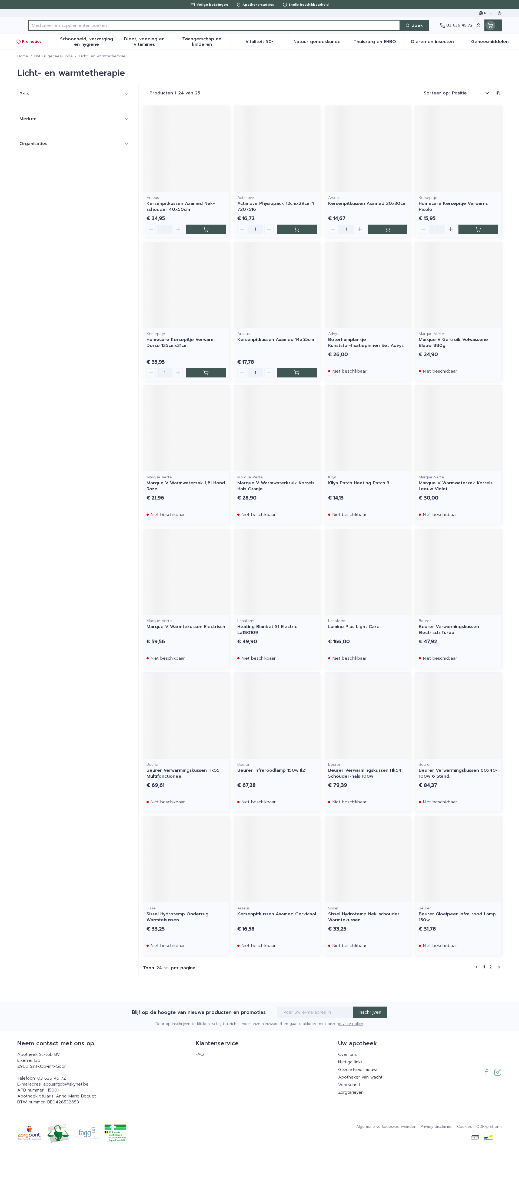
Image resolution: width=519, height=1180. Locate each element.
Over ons (347, 1054)
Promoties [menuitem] (32, 41)
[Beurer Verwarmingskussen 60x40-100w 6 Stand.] (458, 716)
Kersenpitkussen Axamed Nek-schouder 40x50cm (181, 206)
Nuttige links (350, 1062)
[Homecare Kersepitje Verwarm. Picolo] (458, 149)
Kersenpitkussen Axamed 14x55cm (275, 339)
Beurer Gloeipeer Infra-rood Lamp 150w (457, 917)
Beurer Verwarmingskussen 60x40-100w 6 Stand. (458, 773)
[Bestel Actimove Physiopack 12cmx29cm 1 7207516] (297, 229)
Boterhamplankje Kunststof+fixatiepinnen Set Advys (366, 342)
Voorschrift (349, 1085)
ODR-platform (489, 1126)
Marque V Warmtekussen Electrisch (186, 626)
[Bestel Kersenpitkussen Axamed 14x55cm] (297, 372)
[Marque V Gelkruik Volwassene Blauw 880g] (458, 285)
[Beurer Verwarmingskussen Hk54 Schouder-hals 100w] (368, 716)
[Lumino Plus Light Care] (368, 572)
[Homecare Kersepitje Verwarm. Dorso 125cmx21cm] (186, 285)
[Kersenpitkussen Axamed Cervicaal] (277, 859)
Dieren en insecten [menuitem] (436, 43)
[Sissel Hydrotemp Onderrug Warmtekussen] (186, 859)
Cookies (464, 1126)
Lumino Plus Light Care (354, 626)
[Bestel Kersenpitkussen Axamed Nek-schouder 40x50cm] (206, 229)
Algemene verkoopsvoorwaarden (386, 1126)
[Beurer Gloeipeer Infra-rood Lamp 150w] (458, 859)
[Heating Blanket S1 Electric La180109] (277, 572)
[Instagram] (498, 1072)
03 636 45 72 (51, 1078)
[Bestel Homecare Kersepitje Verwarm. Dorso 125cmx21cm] (206, 372)
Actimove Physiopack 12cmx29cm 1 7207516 (275, 206)
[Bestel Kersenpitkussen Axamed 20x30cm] (387, 229)
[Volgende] (498, 967)
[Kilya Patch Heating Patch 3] (368, 429)
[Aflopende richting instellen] (498, 93)
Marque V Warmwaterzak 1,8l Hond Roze (186, 486)
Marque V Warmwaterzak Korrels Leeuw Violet (456, 486)
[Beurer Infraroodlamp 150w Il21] (277, 716)
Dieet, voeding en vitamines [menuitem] (148, 42)
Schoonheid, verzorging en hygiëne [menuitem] (87, 42)
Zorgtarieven (351, 1092)
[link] (477, 967)
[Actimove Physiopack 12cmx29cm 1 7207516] (277, 149)
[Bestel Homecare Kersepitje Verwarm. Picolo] (478, 229)
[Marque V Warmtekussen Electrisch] (186, 572)
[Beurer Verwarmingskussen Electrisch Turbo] (458, 572)
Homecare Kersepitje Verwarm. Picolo (453, 206)
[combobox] (214, 25)
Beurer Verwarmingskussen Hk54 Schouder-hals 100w (364, 773)
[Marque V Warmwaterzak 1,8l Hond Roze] (186, 429)
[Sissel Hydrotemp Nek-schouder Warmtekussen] (368, 859)
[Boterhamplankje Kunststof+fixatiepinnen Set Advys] (368, 285)
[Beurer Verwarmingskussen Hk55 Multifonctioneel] (186, 716)
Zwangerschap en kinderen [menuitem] (206, 42)
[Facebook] (486, 1072)
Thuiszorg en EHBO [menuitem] (378, 43)
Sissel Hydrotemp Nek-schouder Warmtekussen (364, 917)
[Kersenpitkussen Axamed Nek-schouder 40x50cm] (186, 149)
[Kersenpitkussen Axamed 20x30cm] (368, 149)
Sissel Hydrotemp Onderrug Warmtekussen (177, 917)
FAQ (200, 1054)
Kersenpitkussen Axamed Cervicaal (276, 914)
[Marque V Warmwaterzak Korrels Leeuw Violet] (458, 429)
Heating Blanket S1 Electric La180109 (267, 629)
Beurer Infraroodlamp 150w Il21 (272, 770)
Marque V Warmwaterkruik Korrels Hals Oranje (275, 486)
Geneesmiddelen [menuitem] (495, 43)
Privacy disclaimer (437, 1126)
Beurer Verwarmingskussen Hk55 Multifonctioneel (183, 773)
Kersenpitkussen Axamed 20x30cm (367, 203)
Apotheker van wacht (360, 1077)
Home (22, 56)
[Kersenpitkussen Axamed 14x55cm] (277, 285)
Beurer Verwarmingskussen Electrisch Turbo (449, 629)
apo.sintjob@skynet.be (66, 1084)
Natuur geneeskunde (53, 56)
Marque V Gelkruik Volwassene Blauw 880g (453, 342)
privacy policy (350, 1024)
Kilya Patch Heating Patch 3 (358, 483)
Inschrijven (369, 1012)
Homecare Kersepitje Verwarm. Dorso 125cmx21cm (181, 342)
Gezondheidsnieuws (358, 1070)
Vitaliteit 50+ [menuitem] (266, 43)
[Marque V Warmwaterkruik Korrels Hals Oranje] (277, 429)
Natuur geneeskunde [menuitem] (320, 43)
